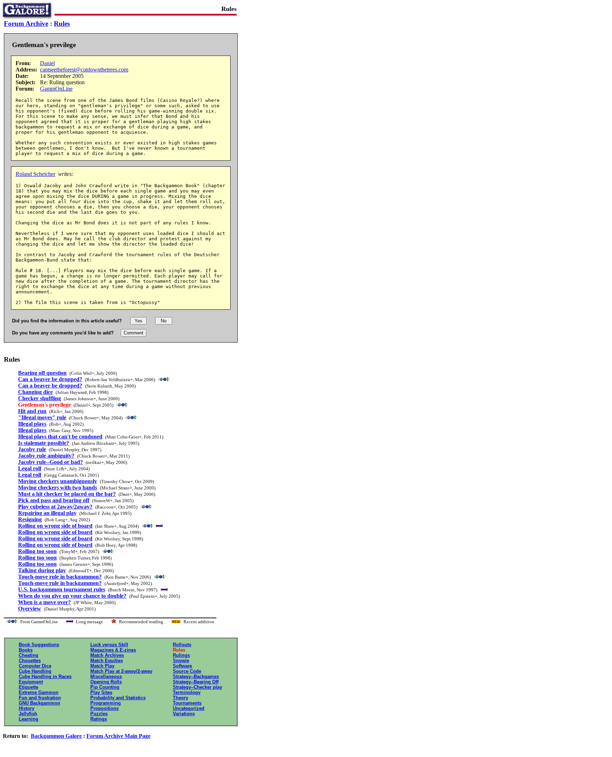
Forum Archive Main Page (118, 736)
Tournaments (187, 703)
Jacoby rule (32, 449)
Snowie (181, 660)
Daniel (47, 63)
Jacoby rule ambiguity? (46, 456)
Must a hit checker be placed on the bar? (67, 494)
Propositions (104, 708)
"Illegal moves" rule (42, 417)
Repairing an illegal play (47, 513)
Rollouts (182, 644)
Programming (105, 703)
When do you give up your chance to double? (72, 596)
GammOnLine (56, 89)
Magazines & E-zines (113, 650)
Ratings (98, 719)
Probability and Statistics (118, 697)
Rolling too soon (37, 551)
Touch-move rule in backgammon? (60, 577)
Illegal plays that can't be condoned (60, 437)
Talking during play (42, 570)
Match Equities (106, 660)
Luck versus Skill (109, 644)
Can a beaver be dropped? (50, 379)
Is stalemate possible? (43, 443)
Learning (28, 719)
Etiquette (28, 687)
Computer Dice (35, 666)
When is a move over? (44, 602)
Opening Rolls (106, 681)
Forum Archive (26, 23)
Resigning (30, 519)
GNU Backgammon (39, 703)
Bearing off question (42, 373)
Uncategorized (188, 708)
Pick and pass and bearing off (53, 500)
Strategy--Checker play (197, 687)
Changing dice (35, 392)
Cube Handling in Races (45, 676)
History (26, 708)
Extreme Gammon (38, 692)
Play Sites (101, 692)
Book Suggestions (39, 644)
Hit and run (32, 411)
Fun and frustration (40, 697)
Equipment (31, 681)
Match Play (102, 666)
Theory (180, 697)
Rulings (181, 655)
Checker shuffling (39, 398)
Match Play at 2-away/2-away (121, 671)
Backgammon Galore (56, 736)
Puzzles (99, 713)
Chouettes (30, 660)
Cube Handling (35, 671)
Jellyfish (28, 713)
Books (26, 650)
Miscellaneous (106, 676)
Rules (62, 23)
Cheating (28, 655)
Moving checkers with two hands (57, 487)
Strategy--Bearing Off (196, 681)
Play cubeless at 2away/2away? (55, 507)
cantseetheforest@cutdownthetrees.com (84, 70)
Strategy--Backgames (196, 676)
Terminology (186, 692)
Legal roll (29, 468)
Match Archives (107, 655)
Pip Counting (104, 687)
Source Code (187, 671)
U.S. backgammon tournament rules (61, 589)
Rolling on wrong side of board (55, 526)
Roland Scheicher (35, 174)
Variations (184, 713)
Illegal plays (32, 424)
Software (182, 666)
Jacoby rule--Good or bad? (50, 462)
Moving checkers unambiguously (57, 481)
